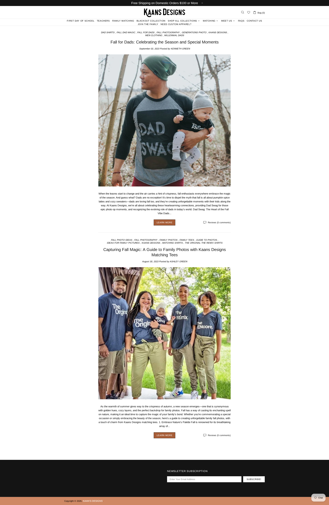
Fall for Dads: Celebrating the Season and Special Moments (165, 42)
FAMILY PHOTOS (168, 240)
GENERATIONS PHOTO (194, 32)
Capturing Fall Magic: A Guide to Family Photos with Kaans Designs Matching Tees (164, 252)
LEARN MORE (165, 222)
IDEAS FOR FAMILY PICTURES (123, 243)
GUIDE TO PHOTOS (206, 240)
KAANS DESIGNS (217, 32)
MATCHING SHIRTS (172, 243)
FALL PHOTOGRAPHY (168, 32)
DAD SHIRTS (107, 32)
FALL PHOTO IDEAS (121, 240)
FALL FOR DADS (145, 32)
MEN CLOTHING (153, 35)
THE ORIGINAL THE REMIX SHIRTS (203, 243)
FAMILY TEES (186, 240)
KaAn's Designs (164, 12)
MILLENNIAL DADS (174, 35)
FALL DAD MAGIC (126, 32)
